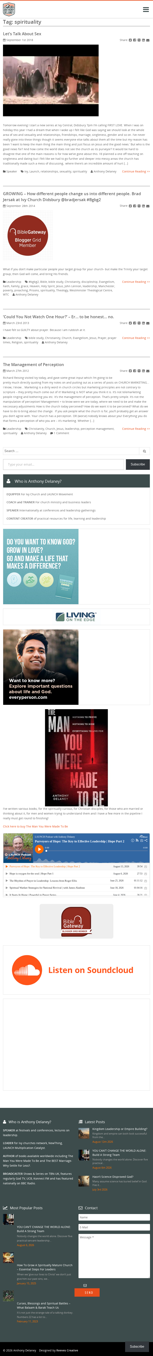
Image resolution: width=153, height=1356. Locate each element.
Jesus (59, 286)
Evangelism (106, 282)
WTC (6, 294)
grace (24, 286)
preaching (21, 290)
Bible (43, 282)
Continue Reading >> (136, 171)
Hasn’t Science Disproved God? (112, 1177)
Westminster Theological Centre (91, 290)
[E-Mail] (148, 40)
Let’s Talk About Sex (22, 33)
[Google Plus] (139, 40)
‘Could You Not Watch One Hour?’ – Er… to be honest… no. (58, 316)
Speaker (11, 171)
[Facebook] (134, 40)
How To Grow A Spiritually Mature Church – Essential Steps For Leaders (45, 1267)
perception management (97, 429)
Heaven (35, 286)
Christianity (72, 282)
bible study (55, 282)
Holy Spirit (48, 286)
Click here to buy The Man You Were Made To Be (35, 826)
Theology (62, 290)
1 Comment (61, 433)
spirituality (80, 171)
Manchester (106, 286)
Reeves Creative (67, 1350)
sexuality (65, 171)
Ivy (26, 171)
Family (15, 286)
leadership (90, 286)
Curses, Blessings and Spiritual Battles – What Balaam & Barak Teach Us (43, 1305)
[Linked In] (143, 40)
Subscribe (138, 464)
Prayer (102, 338)
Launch (34, 171)
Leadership (13, 282)
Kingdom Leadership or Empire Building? (119, 1129)
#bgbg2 (34, 282)
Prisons (34, 290)
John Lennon (73, 286)
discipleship (89, 282)
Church (67, 338)
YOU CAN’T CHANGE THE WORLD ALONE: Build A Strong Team (44, 1229)
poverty (8, 290)
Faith (6, 286)
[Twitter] (130, 40)
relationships (49, 171)
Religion (17, 342)
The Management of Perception (33, 364)
